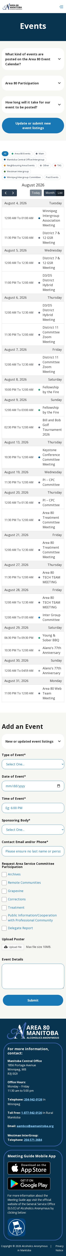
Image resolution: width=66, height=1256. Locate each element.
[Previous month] (6, 192)
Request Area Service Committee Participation (28, 865)
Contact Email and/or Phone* (25, 841)
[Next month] (13, 192)
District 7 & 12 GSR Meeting (51, 238)
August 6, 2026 (15, 297)
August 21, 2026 (16, 535)
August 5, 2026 (15, 250)
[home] (12, 6)
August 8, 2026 (15, 379)
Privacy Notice (59, 1248)
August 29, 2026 (16, 627)
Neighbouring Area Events (21, 165)
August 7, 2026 (15, 349)
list (60, 193)
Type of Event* (14, 754)
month (50, 193)
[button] (61, 6)
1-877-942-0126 (31, 1113)
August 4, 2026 (15, 203)
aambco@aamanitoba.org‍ (35, 1126)
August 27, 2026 (16, 565)
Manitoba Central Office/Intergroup (25, 159)
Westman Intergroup (18, 171)
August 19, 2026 (16, 472)
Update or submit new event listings (33, 125)
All (5, 153)
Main (41, 153)
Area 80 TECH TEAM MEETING (51, 577)
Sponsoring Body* (16, 820)
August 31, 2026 (16, 681)
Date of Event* (14, 776)
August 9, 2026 (15, 400)
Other (46, 165)
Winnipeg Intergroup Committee (24, 177)
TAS (59, 165)
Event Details (12, 959)
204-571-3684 (33, 1140)
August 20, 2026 (16, 492)
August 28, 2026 (16, 590)
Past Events (52, 177)
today (36, 193)
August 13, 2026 (16, 442)
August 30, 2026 (16, 660)
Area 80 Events (22, 153)
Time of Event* (14, 798)
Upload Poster (13, 939)
